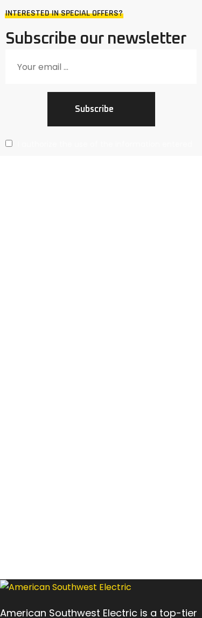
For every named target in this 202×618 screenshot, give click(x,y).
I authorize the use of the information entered (105, 144)
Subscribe (94, 109)
